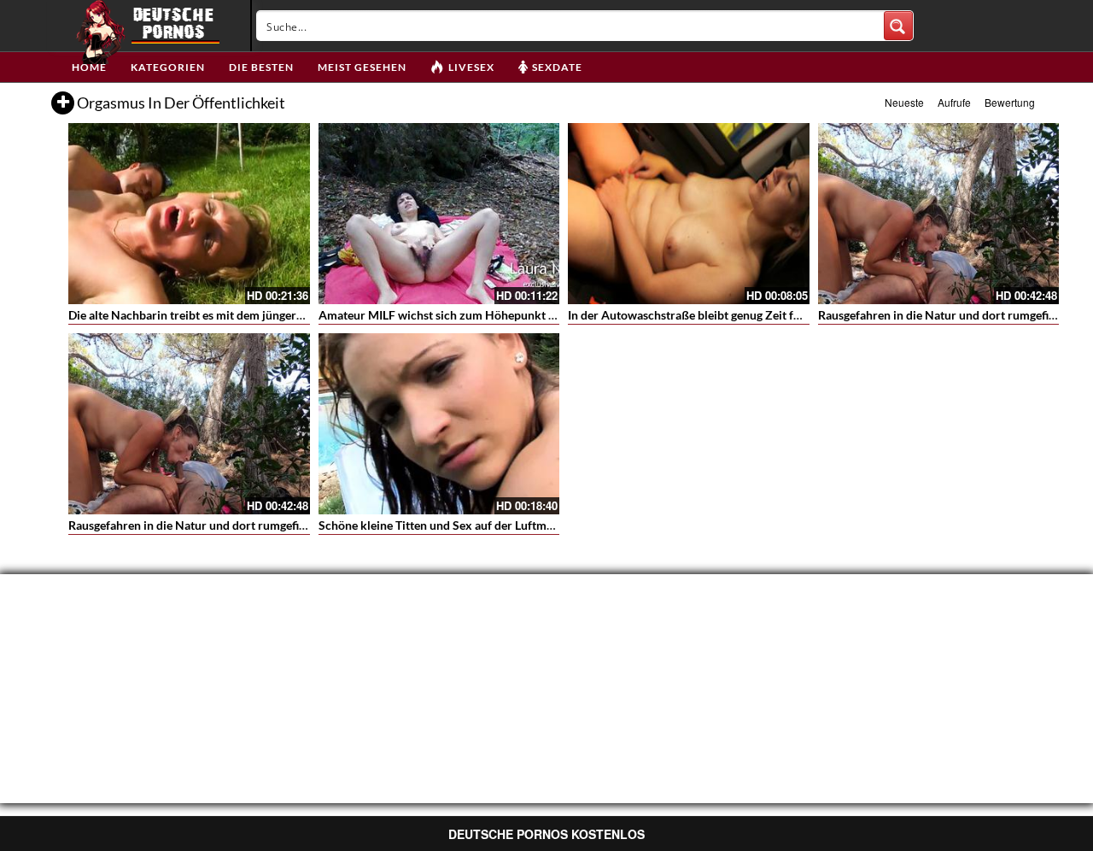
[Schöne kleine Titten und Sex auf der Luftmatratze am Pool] (439, 423)
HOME (89, 67)
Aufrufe (954, 102)
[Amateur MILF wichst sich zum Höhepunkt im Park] (439, 213)
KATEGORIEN (168, 67)
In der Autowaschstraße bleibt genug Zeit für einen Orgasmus (730, 315)
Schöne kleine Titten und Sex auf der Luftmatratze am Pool (474, 525)
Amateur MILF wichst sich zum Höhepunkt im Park (454, 315)
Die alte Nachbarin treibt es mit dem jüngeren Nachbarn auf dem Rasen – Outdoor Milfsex (306, 315)
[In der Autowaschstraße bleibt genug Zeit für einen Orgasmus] (689, 213)
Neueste (904, 102)
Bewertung (1010, 102)
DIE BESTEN (261, 67)
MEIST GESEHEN (362, 67)
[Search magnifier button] (898, 25)
